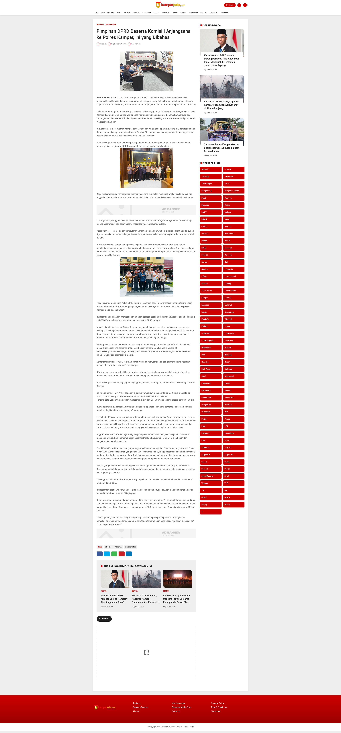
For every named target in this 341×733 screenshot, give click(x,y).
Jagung (227, 283)
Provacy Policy (217, 703)
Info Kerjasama (178, 703)
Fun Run (204, 255)
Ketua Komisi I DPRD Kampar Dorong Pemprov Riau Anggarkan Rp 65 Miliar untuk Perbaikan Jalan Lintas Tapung (114, 599)
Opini (203, 376)
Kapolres (205, 305)
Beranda (100, 24)
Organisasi (229, 376)
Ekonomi (224, 13)
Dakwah (204, 233)
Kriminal (228, 319)
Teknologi (193, 13)
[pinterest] (122, 553)
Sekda (227, 462)
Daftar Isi (176, 711)
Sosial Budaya (207, 476)
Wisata (203, 13)
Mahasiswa (213, 13)
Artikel (227, 183)
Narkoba (228, 355)
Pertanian (205, 412)
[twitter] (107, 553)
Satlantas (205, 447)
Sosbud (204, 469)
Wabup (204, 504)
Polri (203, 426)
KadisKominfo (230, 290)
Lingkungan (229, 333)
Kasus (204, 312)
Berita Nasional (108, 13)
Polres (227, 419)
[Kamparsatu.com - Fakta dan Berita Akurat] (170, 9)
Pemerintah (111, 24)
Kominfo (205, 319)
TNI (202, 490)
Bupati (227, 219)
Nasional (205, 362)
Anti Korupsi (206, 183)
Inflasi (204, 276)
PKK (226, 412)
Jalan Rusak (206, 290)
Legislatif (205, 333)
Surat (226, 476)
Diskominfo (229, 233)
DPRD (203, 248)
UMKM (227, 497)
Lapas (227, 326)
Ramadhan (229, 433)
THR (226, 483)
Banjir (203, 198)
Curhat (204, 226)
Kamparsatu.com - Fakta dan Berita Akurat (178, 727)
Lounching (228, 340)
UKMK (204, 497)
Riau (119, 13)
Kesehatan (229, 312)
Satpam (227, 447)
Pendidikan (146, 13)
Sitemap (230, 5)
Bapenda (205, 205)
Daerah (119, 547)
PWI (226, 426)
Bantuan (228, 198)
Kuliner (204, 326)
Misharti (228, 348)
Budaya (183, 13)
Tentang (136, 703)
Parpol (227, 383)
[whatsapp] (114, 553)
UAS (226, 490)
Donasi (204, 241)
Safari (227, 440)
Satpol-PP (228, 455)
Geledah (228, 255)
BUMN (204, 219)
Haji (226, 262)
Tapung (204, 483)
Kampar (127, 13)
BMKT (204, 212)
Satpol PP (205, 455)
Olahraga (166, 13)
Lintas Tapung (207, 340)
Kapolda (228, 298)
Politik (136, 13)
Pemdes (227, 390)
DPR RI (227, 241)
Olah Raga (205, 369)
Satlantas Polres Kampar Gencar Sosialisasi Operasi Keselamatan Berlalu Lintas (221, 147)
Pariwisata (205, 383)
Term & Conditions (219, 707)
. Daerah (204, 169)
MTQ (203, 355)
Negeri (227, 362)
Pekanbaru (206, 390)
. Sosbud (205, 176)
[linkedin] (129, 553)
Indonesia (228, 269)
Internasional (230, 276)
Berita (108, 547)
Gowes (204, 262)
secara (204, 462)
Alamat (136, 711)
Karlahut (228, 305)
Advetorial (228, 176)
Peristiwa (228, 405)
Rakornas (205, 433)
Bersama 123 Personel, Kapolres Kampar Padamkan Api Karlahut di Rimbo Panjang (146, 599)
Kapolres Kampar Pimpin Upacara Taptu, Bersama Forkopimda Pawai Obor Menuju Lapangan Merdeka (176, 599)
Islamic (204, 283)
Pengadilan (206, 405)
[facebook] (100, 553)
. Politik (227, 169)
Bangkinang (206, 191)
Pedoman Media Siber (181, 707)
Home (96, 13)
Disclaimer (215, 711)
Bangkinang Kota (231, 191)
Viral (175, 13)
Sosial (156, 13)
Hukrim (204, 269)
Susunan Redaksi (140, 707)
